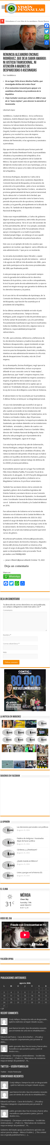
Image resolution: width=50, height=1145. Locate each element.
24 (4, 1002)
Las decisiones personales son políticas (32, 827)
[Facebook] (46, 26)
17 (4, 999)
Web (5, 652)
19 (18, 999)
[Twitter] (46, 31)
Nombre (7, 635)
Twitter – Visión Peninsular (14, 1066)
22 (39, 999)
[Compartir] (46, 42)
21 (32, 999)
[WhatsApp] (46, 37)
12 (18, 996)
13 (25, 996)
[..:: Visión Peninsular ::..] (25, 7)
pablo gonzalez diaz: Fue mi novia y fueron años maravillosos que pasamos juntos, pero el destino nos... (28, 1048)
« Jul (2, 1009)
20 (25, 999)
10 (4, 996)
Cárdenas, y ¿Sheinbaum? (27, 850)
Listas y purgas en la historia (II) (29, 872)
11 (11, 996)
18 (11, 999)
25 (11, 1002)
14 (32, 996)
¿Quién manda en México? (27, 861)
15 (39, 996)
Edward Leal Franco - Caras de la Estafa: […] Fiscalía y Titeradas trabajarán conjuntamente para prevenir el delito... (22, 1039)
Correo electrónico (11, 644)
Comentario (7, 610)
